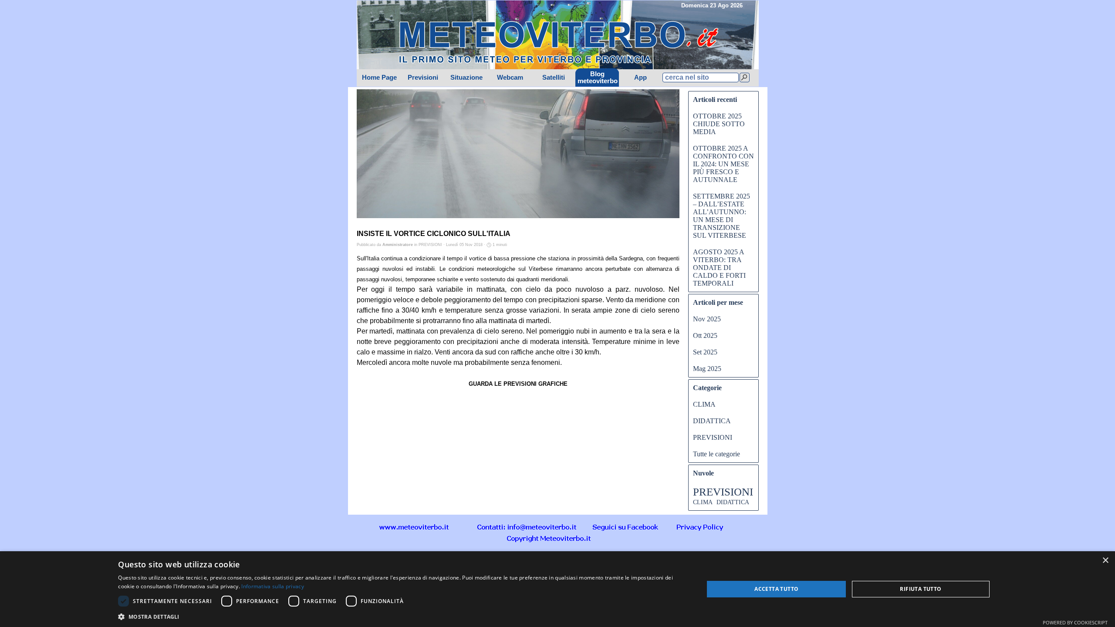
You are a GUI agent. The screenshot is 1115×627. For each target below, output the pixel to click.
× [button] (1105, 560)
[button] (527, 526)
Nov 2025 (707, 319)
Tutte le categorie (716, 454)
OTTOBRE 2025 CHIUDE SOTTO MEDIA (719, 123)
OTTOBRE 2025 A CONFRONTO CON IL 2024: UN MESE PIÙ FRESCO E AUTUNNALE (723, 164)
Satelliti (553, 77)
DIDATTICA (712, 421)
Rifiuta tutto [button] (920, 589)
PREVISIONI (712, 437)
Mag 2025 (707, 368)
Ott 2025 (705, 335)
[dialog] (557, 589)
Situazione (466, 77)
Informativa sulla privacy (272, 586)
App (640, 77)
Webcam (510, 77)
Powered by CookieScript (1075, 622)
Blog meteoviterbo (598, 77)
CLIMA (704, 404)
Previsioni (423, 77)
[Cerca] (745, 77)
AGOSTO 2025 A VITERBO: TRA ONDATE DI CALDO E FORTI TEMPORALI (719, 267)
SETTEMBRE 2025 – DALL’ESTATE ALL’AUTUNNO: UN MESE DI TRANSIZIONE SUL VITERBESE (721, 215)
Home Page (379, 77)
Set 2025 (705, 352)
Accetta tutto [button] (776, 589)
